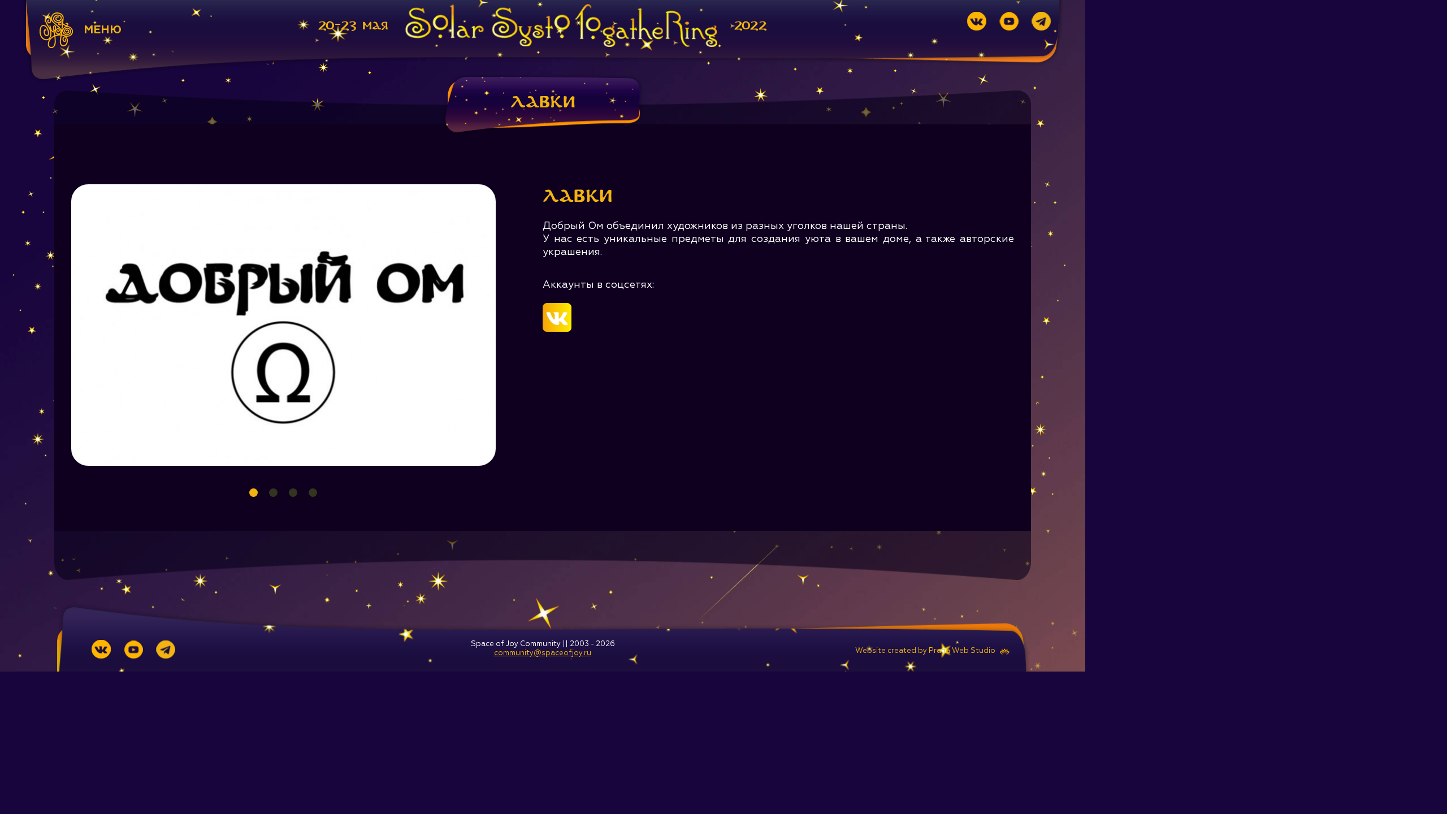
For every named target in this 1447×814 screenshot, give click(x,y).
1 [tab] (253, 492)
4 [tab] (313, 492)
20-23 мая (353, 25)
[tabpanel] (283, 325)
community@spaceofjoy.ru (542, 653)
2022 (750, 25)
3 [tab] (293, 492)
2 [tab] (273, 492)
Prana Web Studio (962, 651)
